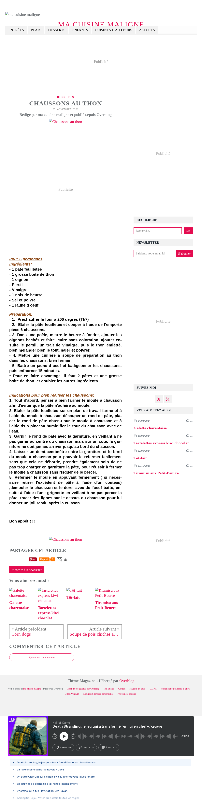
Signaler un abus (137, 688)
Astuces (147, 30)
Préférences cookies (127, 693)
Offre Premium (72, 693)
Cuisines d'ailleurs (113, 30)
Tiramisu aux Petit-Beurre (156, 473)
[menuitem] (16, 30)
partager (89, 747)
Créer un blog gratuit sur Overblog (83, 688)
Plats (36, 30)
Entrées (16, 30)
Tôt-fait (140, 458)
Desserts (56, 30)
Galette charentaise (150, 428)
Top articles (108, 688)
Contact (121, 688)
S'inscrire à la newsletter (26, 570)
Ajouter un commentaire (42, 657)
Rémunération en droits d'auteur (175, 688)
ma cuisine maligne (101, 25)
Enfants (80, 30)
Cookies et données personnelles (98, 693)
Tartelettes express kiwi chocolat (161, 443)
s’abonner (66, 747)
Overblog (126, 680)
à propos (111, 747)
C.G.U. (153, 688)
